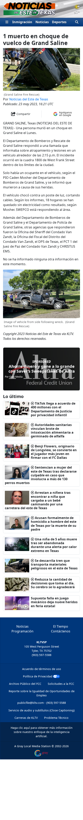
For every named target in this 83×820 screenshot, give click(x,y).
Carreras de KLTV (26, 718)
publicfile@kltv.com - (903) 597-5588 (41, 703)
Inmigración (22, 22)
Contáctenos (60, 631)
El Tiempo (60, 626)
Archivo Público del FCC (25, 684)
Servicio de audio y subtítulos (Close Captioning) (41, 710)
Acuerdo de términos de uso (41, 669)
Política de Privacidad (37, 676)
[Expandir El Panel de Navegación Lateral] (7, 22)
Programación (22, 631)
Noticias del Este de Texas (28, 99)
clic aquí (24, 728)
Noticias (42, 22)
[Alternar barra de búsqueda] (77, 22)
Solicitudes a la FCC (61, 684)
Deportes (59, 22)
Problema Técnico (56, 718)
